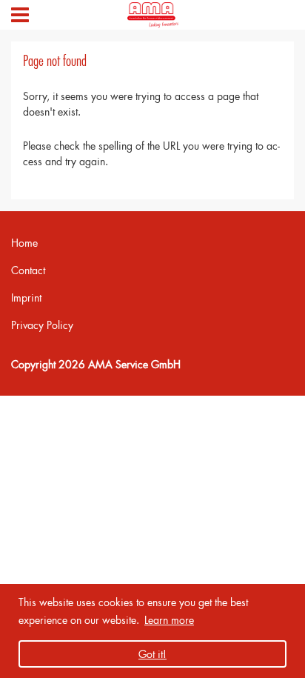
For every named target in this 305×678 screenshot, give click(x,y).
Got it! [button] (152, 654)
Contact (28, 270)
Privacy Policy (42, 325)
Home (24, 243)
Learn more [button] (169, 620)
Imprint (26, 297)
